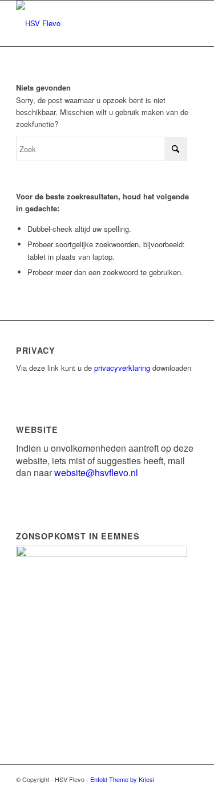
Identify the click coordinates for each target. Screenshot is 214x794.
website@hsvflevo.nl (96, 472)
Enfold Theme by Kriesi (122, 779)
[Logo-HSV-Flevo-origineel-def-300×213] (88, 23)
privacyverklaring (122, 367)
